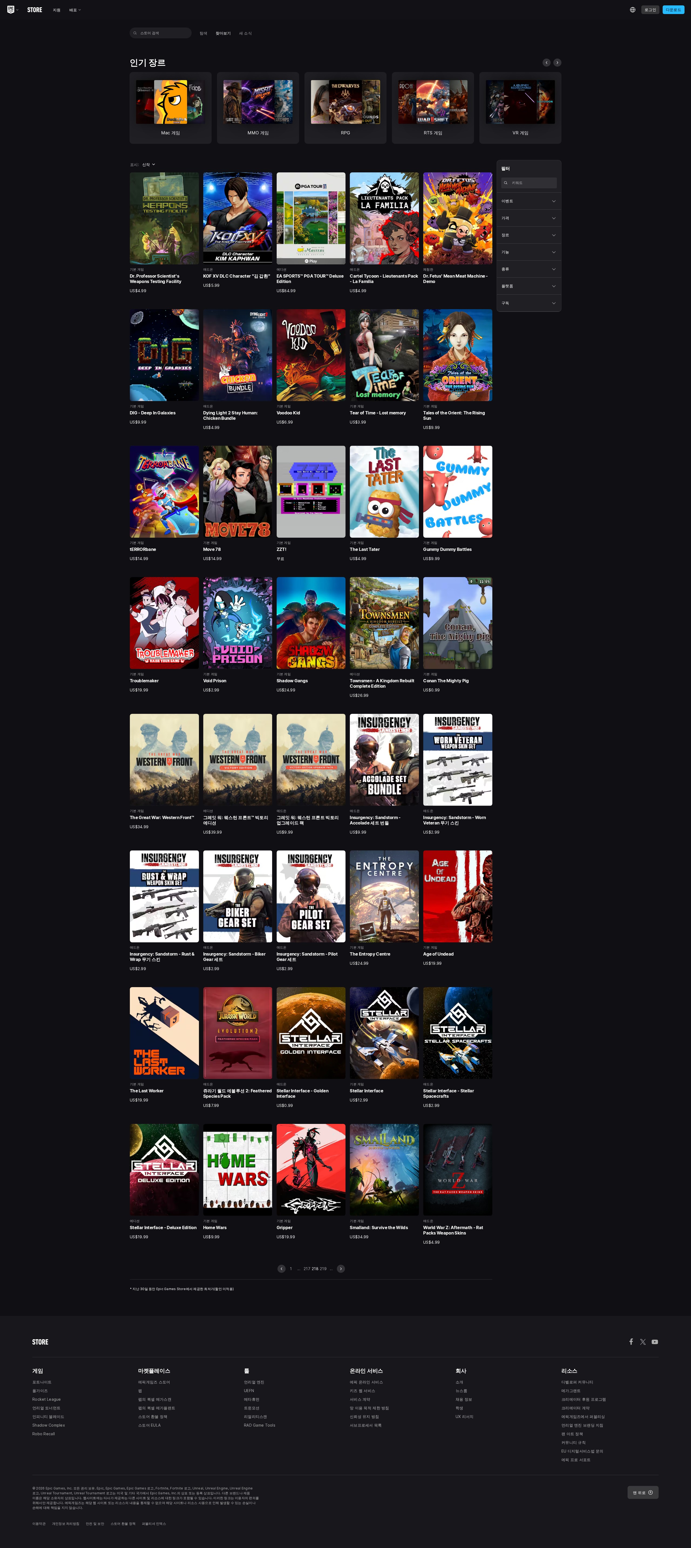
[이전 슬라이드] (547, 63)
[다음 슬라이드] (557, 63)
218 (315, 1268)
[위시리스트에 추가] (193, 178)
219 (323, 1268)
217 (307, 1268)
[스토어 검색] (135, 33)
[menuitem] (203, 33)
